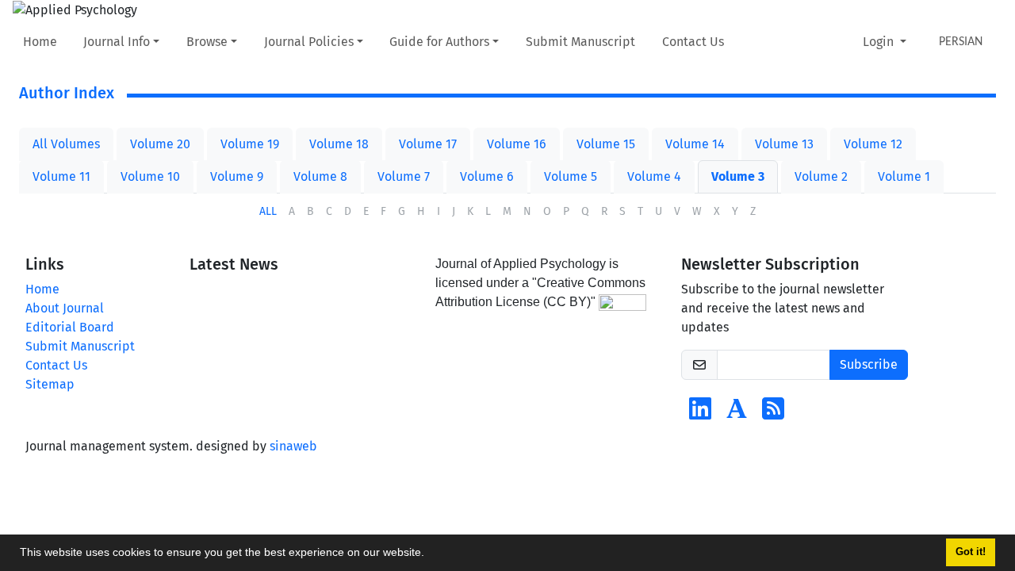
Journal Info (116, 41)
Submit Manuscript (580, 41)
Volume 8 (320, 176)
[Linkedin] (700, 413)
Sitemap (50, 384)
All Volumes (66, 143)
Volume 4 (654, 176)
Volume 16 (516, 143)
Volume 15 (605, 143)
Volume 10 (150, 176)
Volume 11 (61, 176)
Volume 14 (695, 143)
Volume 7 (403, 176)
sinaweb (293, 446)
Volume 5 (570, 176)
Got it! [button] (971, 552)
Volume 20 (160, 143)
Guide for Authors (439, 41)
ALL (268, 211)
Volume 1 (904, 176)
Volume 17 (428, 143)
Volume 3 (737, 176)
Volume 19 (249, 143)
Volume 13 (784, 143)
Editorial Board (69, 327)
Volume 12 (873, 143)
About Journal (64, 308)
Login (880, 41)
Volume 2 (821, 176)
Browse (207, 41)
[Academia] (736, 413)
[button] (429, 554)
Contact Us (693, 41)
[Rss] (773, 413)
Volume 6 (487, 176)
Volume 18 (339, 143)
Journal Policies (309, 41)
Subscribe (869, 364)
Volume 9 (236, 176)
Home (40, 41)
